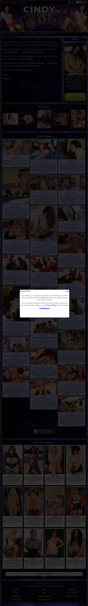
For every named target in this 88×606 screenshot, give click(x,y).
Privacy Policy (51, 305)
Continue (44, 308)
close (67, 291)
